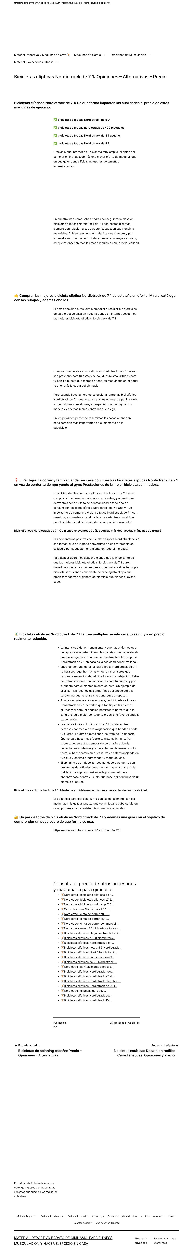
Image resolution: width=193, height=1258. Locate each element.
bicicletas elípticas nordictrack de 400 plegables (91, 127)
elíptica (136, 1022)
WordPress (160, 1242)
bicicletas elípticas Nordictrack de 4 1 (83, 143)
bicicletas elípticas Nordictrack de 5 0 (84, 119)
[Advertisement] (96, 30)
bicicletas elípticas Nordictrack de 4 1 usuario (89, 135)
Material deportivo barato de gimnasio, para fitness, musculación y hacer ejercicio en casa (62, 3)
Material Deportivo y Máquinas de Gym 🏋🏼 (42, 55)
